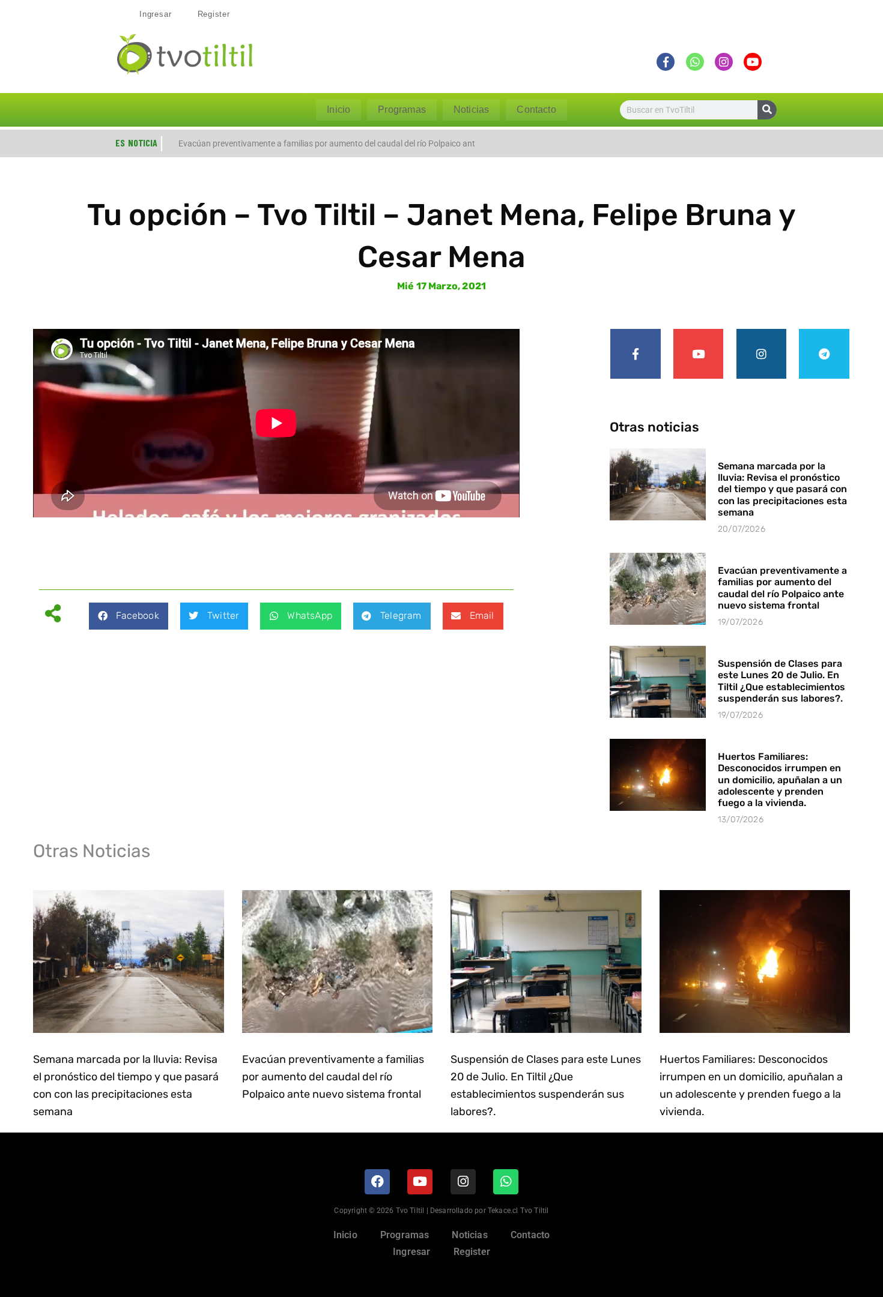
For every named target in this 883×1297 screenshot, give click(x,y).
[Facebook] (377, 1181)
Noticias (471, 109)
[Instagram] (761, 354)
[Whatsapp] (505, 1181)
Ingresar (155, 14)
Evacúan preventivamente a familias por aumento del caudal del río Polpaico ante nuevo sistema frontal (782, 588)
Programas (402, 109)
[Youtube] (698, 354)
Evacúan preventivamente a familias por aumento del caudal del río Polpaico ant (326, 143)
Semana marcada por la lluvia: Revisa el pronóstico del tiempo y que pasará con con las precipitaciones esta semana (782, 489)
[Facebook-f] (635, 354)
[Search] (767, 109)
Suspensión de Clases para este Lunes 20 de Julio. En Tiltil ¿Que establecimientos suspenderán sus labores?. (781, 681)
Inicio (338, 109)
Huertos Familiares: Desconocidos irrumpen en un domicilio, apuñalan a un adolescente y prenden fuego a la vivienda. (780, 779)
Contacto (536, 109)
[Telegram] (824, 354)
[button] (128, 616)
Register (214, 14)
